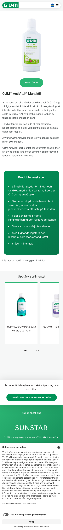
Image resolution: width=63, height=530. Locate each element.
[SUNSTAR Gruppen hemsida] (31, 428)
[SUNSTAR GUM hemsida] (10, 5)
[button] (31, 82)
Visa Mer (21, 340)
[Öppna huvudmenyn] (58, 5)
